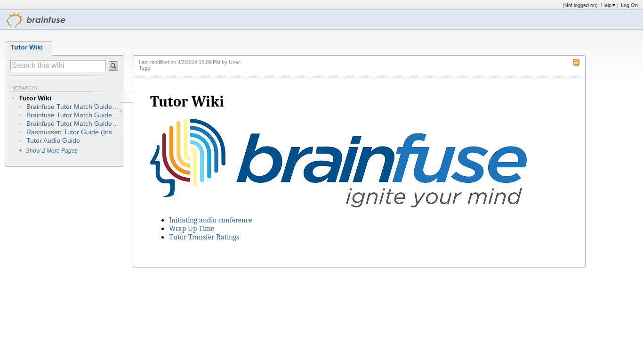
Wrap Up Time (191, 228)
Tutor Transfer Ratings (204, 237)
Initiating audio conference (210, 220)
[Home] (36, 20)
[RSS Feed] (578, 61)
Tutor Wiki (26, 47)
